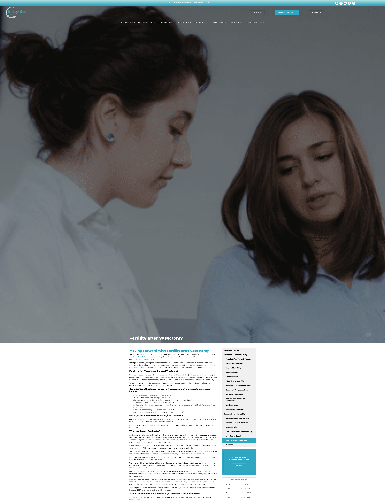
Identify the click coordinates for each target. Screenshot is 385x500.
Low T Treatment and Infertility (239, 432)
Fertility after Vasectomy (236, 440)
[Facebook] (336, 3)
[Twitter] (341, 3)
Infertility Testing (165, 23)
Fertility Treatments (183, 23)
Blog (262, 23)
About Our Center (128, 23)
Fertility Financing (201, 23)
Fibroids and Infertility (235, 381)
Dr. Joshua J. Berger (141, 357)
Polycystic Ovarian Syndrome (238, 385)
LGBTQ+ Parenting (237, 23)
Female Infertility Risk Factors (238, 359)
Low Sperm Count (233, 436)
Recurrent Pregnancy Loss (237, 390)
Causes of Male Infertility (234, 414)
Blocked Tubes (232, 372)
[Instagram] (349, 3)
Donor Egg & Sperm (219, 23)
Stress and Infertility (234, 363)
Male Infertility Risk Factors (237, 418)
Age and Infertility (233, 368)
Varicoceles (230, 445)
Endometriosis (232, 377)
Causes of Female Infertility (235, 355)
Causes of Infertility (146, 23)
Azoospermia (231, 427)
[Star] (353, 3)
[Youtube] (345, 3)
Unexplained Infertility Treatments (235, 400)
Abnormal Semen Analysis (237, 423)
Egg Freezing (252, 23)
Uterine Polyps (232, 405)
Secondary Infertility (234, 394)
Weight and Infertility (235, 410)
